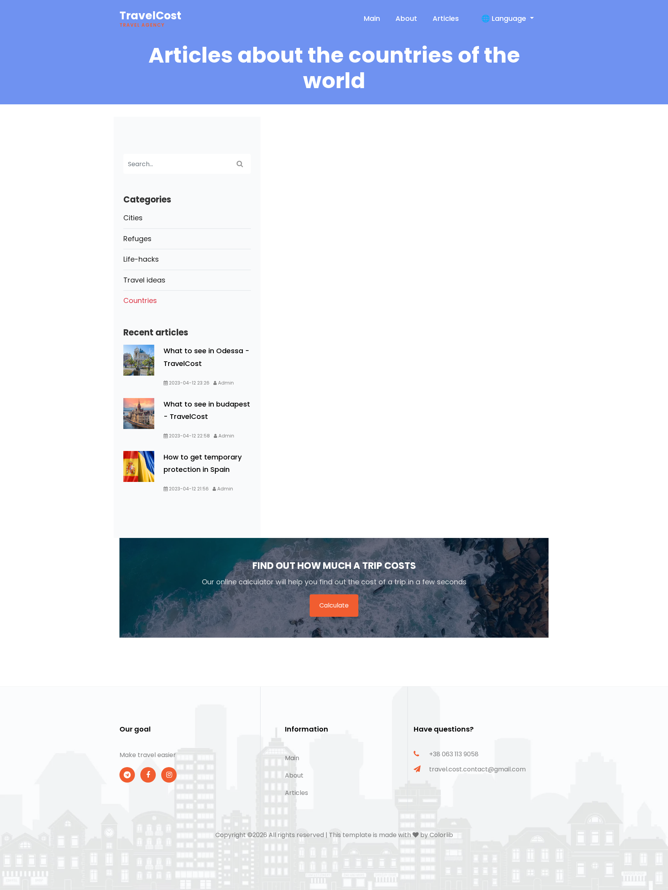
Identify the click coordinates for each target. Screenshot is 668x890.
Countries (140, 300)
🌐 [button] (503, 18)
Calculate (334, 605)
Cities (133, 218)
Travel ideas (144, 280)
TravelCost (150, 18)
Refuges (137, 238)
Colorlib (441, 834)
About (406, 18)
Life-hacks (141, 259)
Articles (446, 18)
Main (372, 18)
